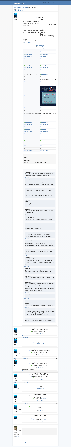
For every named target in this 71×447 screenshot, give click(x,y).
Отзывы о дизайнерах (26, 170)
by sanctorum (25, 255)
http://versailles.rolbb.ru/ (39, 359)
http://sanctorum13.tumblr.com (27, 42)
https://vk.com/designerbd (40, 344)
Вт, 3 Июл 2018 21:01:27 (25, 337)
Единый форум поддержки (17, 7)
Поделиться (22, 11)
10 (18, 9)
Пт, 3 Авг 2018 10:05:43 (25, 382)
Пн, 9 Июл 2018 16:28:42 (25, 358)
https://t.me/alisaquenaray (33, 41)
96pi (14, 424)
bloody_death (15, 326)
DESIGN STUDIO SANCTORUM (39, 15)
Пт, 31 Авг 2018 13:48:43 (25, 414)
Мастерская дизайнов (25, 7)
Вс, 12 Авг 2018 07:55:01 (25, 403)
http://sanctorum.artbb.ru (40, 333)
